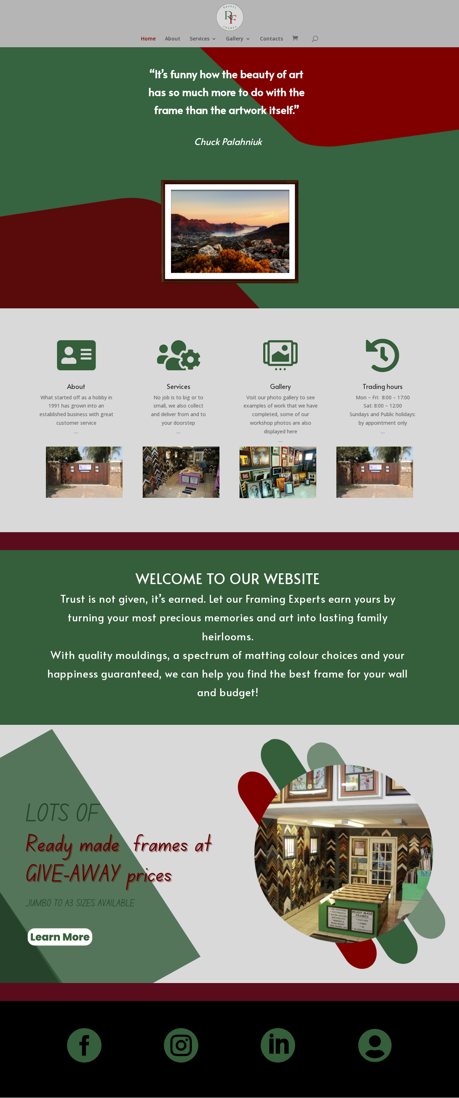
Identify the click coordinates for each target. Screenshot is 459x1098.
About (172, 39)
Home (148, 39)
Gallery (234, 39)
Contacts (271, 39)
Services (199, 39)
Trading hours (383, 386)
